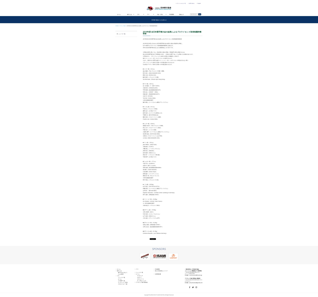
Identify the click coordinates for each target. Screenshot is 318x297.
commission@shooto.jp (195, 275)
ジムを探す (121, 274)
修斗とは (129, 14)
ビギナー (139, 277)
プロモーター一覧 (122, 284)
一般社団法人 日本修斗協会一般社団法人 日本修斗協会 (159, 8)
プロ (138, 14)
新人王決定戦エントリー (161, 271)
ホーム (119, 14)
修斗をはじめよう (122, 272)
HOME (117, 25)
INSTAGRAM (196, 287)
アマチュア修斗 (122, 25)
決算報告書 (158, 274)
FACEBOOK (189, 287)
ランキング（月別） (123, 282)
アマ (148, 14)
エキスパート (140, 279)
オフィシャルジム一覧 (181, 3)
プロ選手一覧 (121, 281)
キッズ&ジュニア (141, 280)
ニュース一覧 (121, 34)
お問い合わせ (191, 3)
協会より (181, 14)
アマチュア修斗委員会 (142, 282)
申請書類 (171, 14)
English (199, 3)
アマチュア (140, 275)
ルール (119, 279)
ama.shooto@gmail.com (195, 282)
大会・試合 (160, 14)
